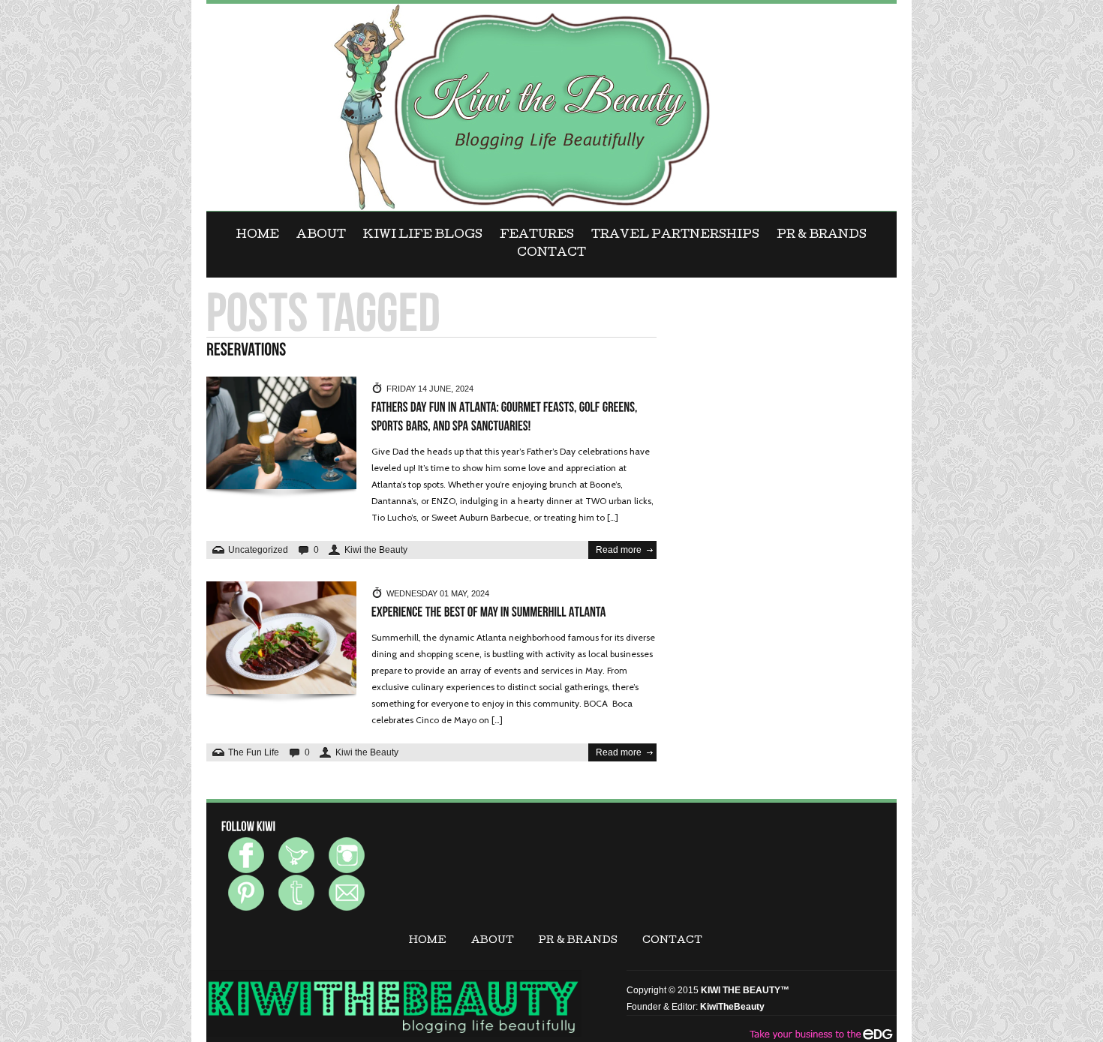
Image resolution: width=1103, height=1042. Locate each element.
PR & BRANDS (822, 236)
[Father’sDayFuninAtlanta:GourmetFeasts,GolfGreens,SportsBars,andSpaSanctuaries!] (505, 417)
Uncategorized (258, 550)
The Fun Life (253, 752)
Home (257, 236)
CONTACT (551, 254)
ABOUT (321, 236)
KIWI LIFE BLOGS (422, 236)
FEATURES (537, 236)
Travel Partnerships (675, 236)
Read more (619, 550)
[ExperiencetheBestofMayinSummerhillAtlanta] (488, 612)
